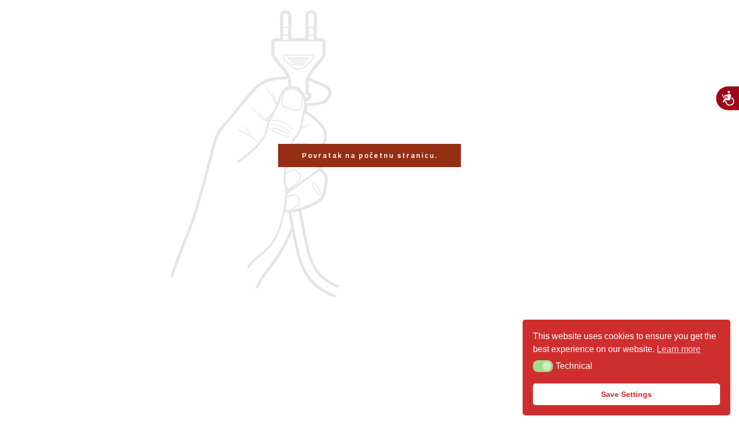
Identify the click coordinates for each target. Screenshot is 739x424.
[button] (543, 366)
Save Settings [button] (626, 394)
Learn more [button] (679, 349)
